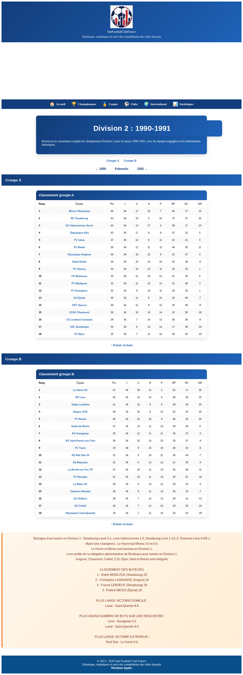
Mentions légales (121, 667)
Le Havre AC (80, 390)
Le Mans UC (80, 484)
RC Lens (80, 397)
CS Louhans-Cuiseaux (79, 319)
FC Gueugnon (79, 290)
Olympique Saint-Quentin (80, 513)
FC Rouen (80, 419)
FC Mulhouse (79, 276)
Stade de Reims (80, 426)
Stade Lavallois (80, 404)
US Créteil (80, 505)
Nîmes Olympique (79, 211)
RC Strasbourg (79, 218)
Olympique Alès (79, 232)
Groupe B (130, 160)
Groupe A (113, 160)
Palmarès (122, 168)
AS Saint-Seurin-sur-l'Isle (80, 440)
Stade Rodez (79, 261)
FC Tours (80, 448)
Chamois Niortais (80, 491)
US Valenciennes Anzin (79, 225)
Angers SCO (80, 411)
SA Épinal (79, 297)
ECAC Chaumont (79, 312)
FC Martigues (79, 283)
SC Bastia (79, 247)
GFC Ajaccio (79, 305)
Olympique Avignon (79, 254)
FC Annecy (79, 269)
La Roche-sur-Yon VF (80, 469)
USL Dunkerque (79, 326)
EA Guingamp (80, 433)
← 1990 (100, 168)
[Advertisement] (121, 70)
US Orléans (80, 498)
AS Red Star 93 (80, 455)
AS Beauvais (80, 462)
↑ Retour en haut (122, 345)
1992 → (142, 168)
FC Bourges (80, 476)
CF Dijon (79, 334)
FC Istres (79, 240)
